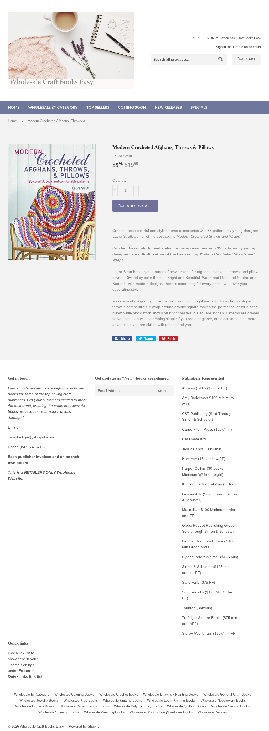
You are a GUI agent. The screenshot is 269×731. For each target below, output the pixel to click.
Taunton (188, 608)
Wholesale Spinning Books (58, 712)
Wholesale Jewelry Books (39, 700)
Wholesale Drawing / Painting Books (170, 694)
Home (13, 107)
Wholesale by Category (52, 107)
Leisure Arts (192, 494)
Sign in (221, 47)
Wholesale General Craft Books (227, 694)
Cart (250, 59)
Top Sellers (97, 107)
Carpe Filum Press (197, 429)
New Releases (168, 107)
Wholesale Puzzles (212, 712)
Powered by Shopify (84, 726)
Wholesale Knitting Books (122, 700)
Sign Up (164, 391)
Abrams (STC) (194, 388)
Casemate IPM (194, 439)
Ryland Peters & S (197, 557)
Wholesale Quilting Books (186, 706)
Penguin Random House (202, 541)
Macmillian (191, 510)
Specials (198, 107)
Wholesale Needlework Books (223, 700)
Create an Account (247, 47)
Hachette (189, 459)
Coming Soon (132, 107)
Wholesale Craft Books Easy (42, 726)
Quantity (119, 180)
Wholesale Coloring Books (74, 694)
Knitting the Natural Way (202, 484)
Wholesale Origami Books (35, 706)
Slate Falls (190, 582)
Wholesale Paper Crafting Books (84, 706)
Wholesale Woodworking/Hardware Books (161, 712)
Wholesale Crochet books (118, 694)
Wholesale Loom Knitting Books (171, 700)
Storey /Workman (196, 633)
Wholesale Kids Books (81, 700)
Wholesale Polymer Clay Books (138, 706)
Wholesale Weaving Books (104, 712)
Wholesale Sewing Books (230, 706)
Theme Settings (21, 665)
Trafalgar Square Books (201, 617)
